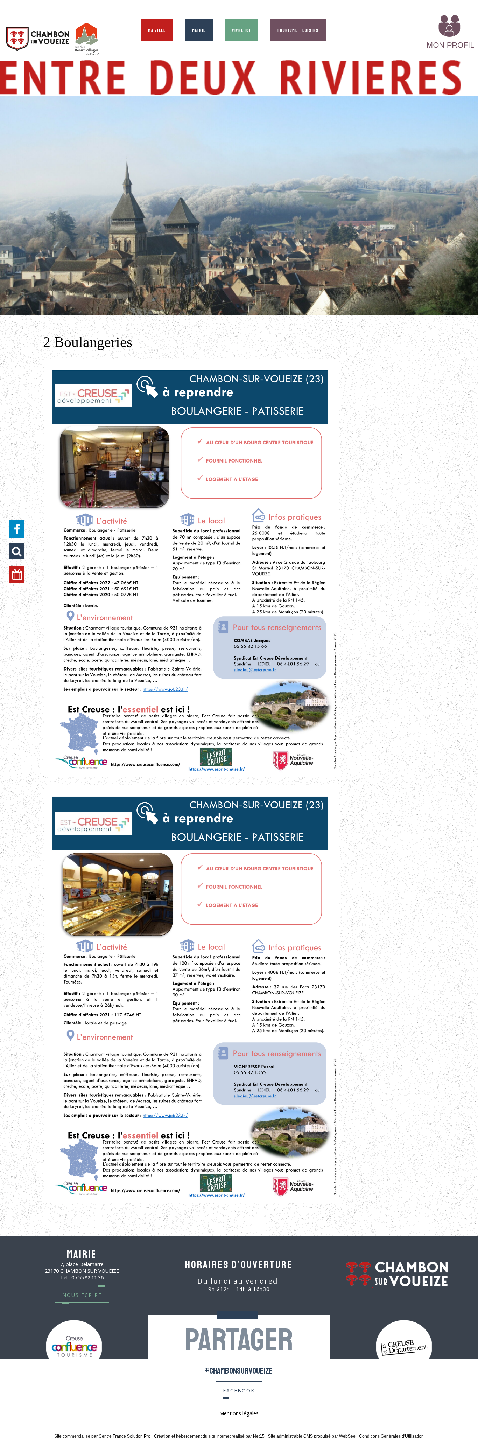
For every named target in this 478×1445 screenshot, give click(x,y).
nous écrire (82, 1294)
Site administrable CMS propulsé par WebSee (312, 1436)
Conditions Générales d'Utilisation (391, 1436)
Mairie (199, 30)
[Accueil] (52, 39)
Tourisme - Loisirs (298, 30)
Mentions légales (239, 1413)
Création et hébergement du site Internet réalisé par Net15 (209, 1436)
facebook (239, 1390)
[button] (16, 551)
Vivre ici (241, 30)
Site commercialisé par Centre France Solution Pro (102, 1436)
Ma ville (157, 30)
